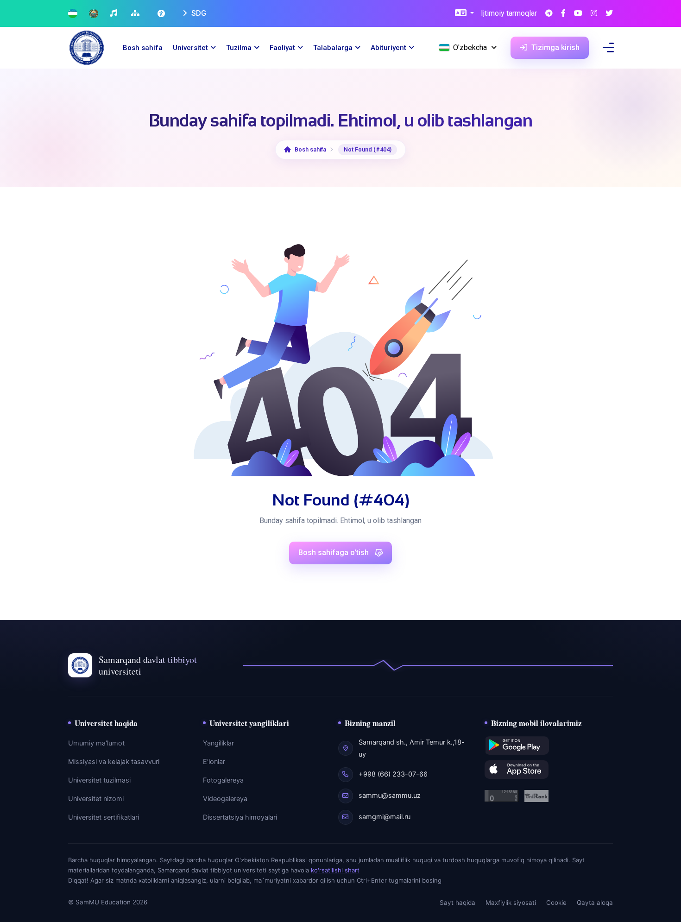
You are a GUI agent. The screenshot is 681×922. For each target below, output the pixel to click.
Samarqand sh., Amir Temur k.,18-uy (412, 748)
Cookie (556, 902)
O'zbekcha (470, 47)
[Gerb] (93, 13)
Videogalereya (225, 799)
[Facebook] (563, 13)
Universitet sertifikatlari (103, 817)
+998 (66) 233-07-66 (393, 774)
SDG (197, 13)
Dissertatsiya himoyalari (240, 817)
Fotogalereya (223, 780)
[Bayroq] (72, 13)
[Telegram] (549, 13)
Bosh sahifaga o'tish (334, 552)
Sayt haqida (457, 902)
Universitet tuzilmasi (99, 780)
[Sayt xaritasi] (136, 13)
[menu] (608, 47)
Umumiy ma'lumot (96, 743)
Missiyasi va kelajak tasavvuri (113, 762)
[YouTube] (578, 13)
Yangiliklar (218, 743)
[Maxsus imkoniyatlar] (162, 13)
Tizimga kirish (555, 47)
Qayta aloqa (595, 902)
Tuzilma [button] (239, 48)
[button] (464, 13)
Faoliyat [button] (282, 48)
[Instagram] (594, 13)
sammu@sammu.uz (390, 795)
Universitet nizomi (96, 799)
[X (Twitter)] (609, 13)
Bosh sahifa (143, 48)
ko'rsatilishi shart (335, 870)
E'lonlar (214, 762)
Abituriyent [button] (388, 48)
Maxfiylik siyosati (511, 902)
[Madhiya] (115, 13)
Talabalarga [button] (333, 48)
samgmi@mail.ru (384, 817)
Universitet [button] (190, 48)
